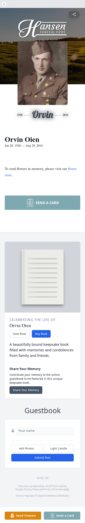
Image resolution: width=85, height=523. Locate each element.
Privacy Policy (31, 489)
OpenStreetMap (47, 495)
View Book (19, 334)
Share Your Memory (26, 390)
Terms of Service (53, 489)
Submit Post (42, 457)
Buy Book (41, 334)
